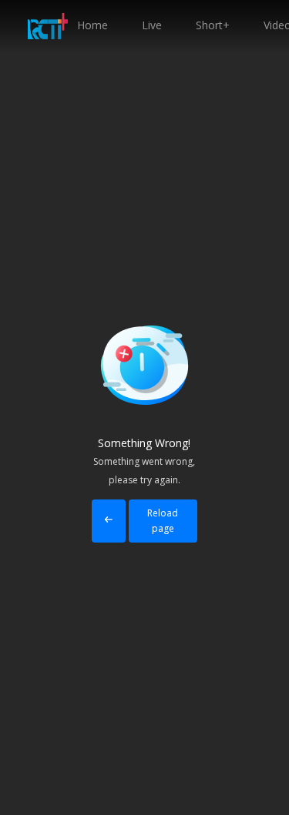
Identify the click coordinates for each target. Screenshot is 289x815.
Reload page (162, 520)
